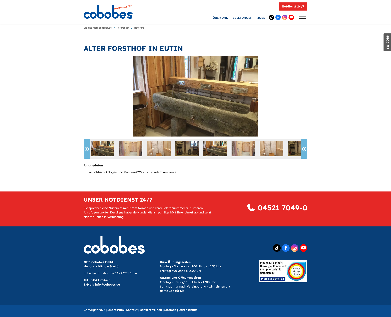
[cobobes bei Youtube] (291, 17)
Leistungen (242, 18)
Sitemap (170, 310)
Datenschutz (188, 310)
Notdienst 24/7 (293, 6)
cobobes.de (105, 27)
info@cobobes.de (107, 284)
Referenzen (123, 27)
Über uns (220, 18)
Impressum (115, 310)
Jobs (261, 18)
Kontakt (132, 310)
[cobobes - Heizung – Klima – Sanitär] (108, 12)
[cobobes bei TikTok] (271, 17)
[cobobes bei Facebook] (278, 17)
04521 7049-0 (281, 207)
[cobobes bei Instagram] (284, 17)
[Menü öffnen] (301, 16)
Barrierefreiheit (151, 310)
